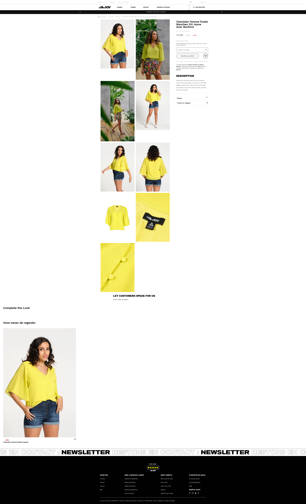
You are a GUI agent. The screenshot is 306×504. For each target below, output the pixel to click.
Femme (133, 7)
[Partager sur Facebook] (189, 493)
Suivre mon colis (166, 486)
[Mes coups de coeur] (190, 2)
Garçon (102, 486)
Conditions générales (130, 500)
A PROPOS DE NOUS (197, 475)
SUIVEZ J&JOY (194, 489)
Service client (103, 2)
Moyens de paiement (131, 489)
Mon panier (164, 482)
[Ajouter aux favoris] (205, 56)
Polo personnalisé (123, 2)
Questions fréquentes (131, 478)
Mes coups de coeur (167, 478)
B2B (101, 489)
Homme (119, 7)
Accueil (111, 17)
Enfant (146, 7)
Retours (163, 489)
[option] (153, 12)
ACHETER (104, 475)
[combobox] (192, 49)
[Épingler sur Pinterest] (198, 493)
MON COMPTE (166, 475)
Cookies (155, 500)
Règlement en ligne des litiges (166, 500)
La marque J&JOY (194, 478)
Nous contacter (129, 493)
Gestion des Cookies (167, 493)
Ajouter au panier (187, 56)
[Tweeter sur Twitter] (195, 493)
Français (203, 2)
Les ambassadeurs (194, 482)
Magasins (112, 2)
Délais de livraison (130, 486)
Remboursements (130, 482)
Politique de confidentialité (144, 500)
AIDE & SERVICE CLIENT (134, 475)
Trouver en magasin (183, 103)
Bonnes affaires (163, 7)
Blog (190, 486)
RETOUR (103, 17)
